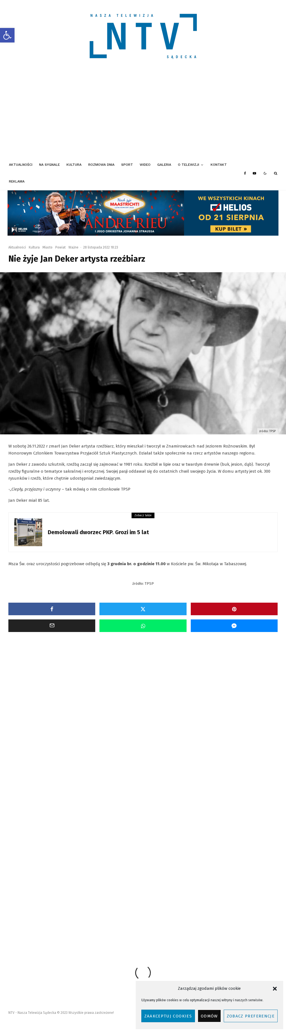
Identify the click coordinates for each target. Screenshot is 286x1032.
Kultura (74, 165)
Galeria (164, 165)
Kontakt (219, 165)
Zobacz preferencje (251, 1016)
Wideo (145, 165)
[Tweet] (142, 609)
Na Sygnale (49, 165)
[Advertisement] (143, 114)
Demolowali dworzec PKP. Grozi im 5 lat (98, 532)
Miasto (47, 247)
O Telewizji (188, 165)
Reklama (17, 181)
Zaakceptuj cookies (168, 1016)
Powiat (60, 247)
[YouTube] (254, 173)
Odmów (209, 1016)
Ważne (73, 247)
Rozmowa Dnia (101, 165)
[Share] (51, 609)
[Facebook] (245, 173)
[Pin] (234, 609)
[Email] (51, 625)
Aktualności (20, 165)
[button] (7, 35)
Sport (127, 165)
